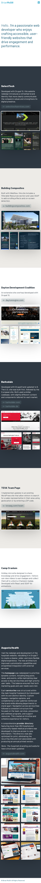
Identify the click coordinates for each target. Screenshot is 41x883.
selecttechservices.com (17, 106)
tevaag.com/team (14, 505)
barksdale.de (12, 406)
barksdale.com (13, 402)
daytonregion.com (14, 300)
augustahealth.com (15, 753)
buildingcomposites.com (18, 205)
